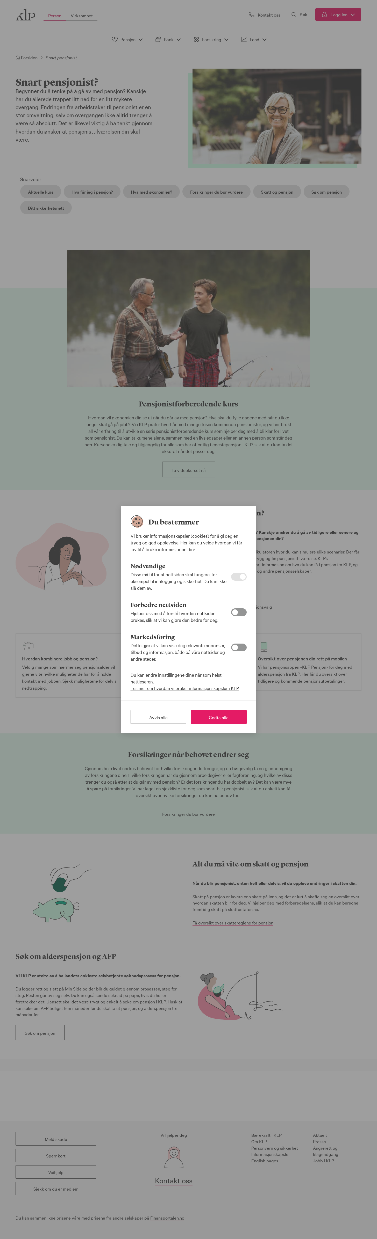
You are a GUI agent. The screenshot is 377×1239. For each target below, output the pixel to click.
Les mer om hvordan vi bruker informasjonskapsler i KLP (185, 688)
